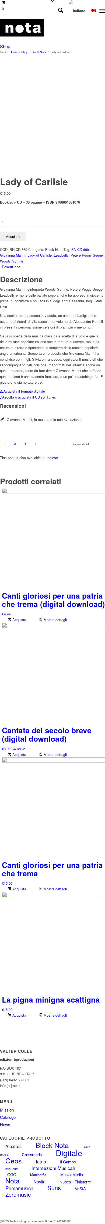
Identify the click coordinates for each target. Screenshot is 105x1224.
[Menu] (102, 10)
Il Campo (68, 1162)
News (5, 1124)
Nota (12, 1180)
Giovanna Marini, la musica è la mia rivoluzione (43, 419)
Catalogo (8, 1117)
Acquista (13, 237)
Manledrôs (38, 1174)
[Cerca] (58, 11)
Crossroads (32, 1154)
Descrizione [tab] (11, 266)
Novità (40, 1182)
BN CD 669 (80, 249)
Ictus (41, 1161)
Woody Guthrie (11, 261)
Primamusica (19, 1188)
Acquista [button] (18, 619)
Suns (54, 1187)
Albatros (13, 1146)
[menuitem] (58, 11)
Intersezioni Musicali (53, 1168)
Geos (13, 1160)
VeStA (80, 1188)
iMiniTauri (11, 1169)
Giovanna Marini (12, 255)
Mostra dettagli (55, 619)
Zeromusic (18, 1194)
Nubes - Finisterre (75, 1182)
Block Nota (53, 249)
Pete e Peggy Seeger (87, 255)
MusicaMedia (71, 1174)
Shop (5, 46)
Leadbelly (61, 255)
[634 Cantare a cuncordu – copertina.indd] (42, 28)
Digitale (69, 1152)
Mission (7, 1110)
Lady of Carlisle (39, 255)
